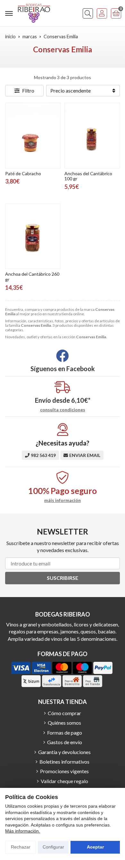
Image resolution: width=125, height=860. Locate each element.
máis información (62, 500)
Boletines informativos (64, 762)
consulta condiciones (62, 409)
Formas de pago (64, 732)
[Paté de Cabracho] (32, 135)
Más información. (22, 831)
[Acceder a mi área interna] (102, 13)
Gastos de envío (64, 742)
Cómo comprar (64, 713)
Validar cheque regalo (64, 781)
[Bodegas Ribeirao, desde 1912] (34, 13)
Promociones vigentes (64, 771)
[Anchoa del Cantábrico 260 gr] (32, 236)
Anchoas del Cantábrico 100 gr (88, 176)
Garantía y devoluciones (64, 752)
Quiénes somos (64, 723)
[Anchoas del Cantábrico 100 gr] (92, 135)
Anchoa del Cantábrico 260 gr (32, 276)
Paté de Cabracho (23, 173)
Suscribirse (62, 578)
